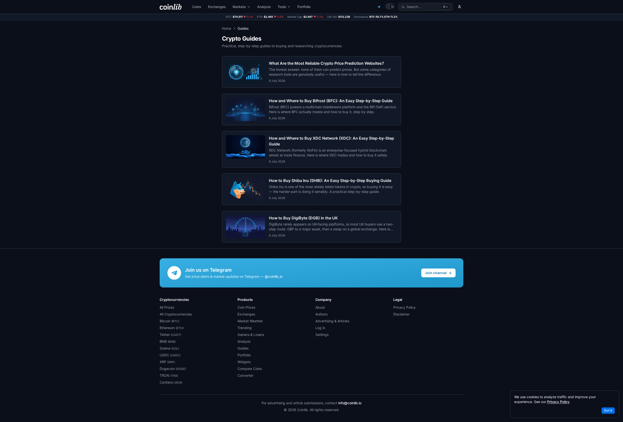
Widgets (244, 362)
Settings (322, 334)
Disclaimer (401, 314)
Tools (282, 7)
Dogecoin (173, 369)
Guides (243, 348)
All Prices (167, 307)
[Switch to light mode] (390, 6)
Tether (170, 334)
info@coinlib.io (349, 403)
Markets (239, 7)
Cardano (171, 382)
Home (226, 28)
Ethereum (171, 328)
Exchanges (217, 7)
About (320, 307)
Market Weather (250, 321)
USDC (170, 355)
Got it (608, 410)
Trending (245, 328)
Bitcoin (169, 321)
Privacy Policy (404, 307)
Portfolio (304, 7)
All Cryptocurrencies (176, 314)
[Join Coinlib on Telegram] (379, 7)
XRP (167, 362)
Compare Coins (250, 369)
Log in (320, 328)
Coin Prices (246, 307)
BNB (168, 341)
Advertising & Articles (332, 321)
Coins (196, 7)
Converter (245, 375)
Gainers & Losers (251, 334)
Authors (321, 314)
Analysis (264, 7)
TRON (169, 375)
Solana (169, 348)
